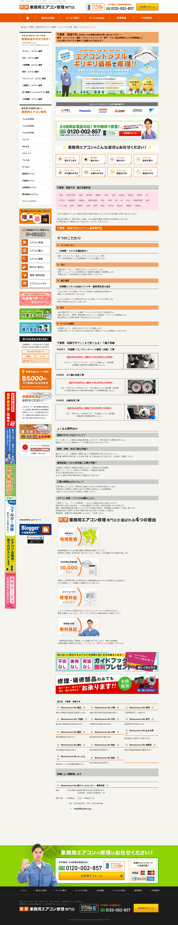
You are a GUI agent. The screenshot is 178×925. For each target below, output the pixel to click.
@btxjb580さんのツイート (30, 520)
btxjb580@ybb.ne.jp (82, 809)
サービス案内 (72, 17)
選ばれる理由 (47, 17)
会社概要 (100, 890)
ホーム (27, 17)
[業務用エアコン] (35, 110)
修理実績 (121, 17)
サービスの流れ (97, 17)
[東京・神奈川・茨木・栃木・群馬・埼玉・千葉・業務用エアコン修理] (35, 40)
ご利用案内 (146, 17)
